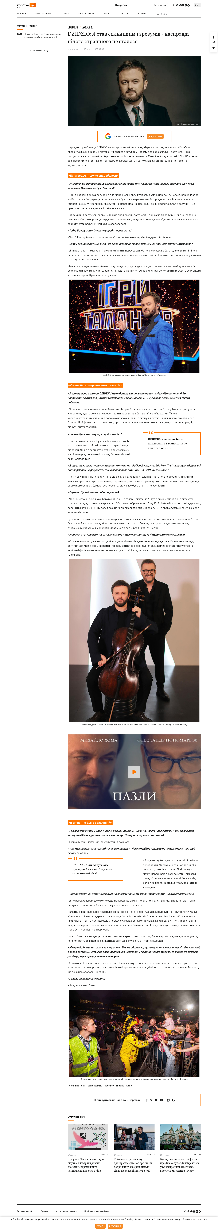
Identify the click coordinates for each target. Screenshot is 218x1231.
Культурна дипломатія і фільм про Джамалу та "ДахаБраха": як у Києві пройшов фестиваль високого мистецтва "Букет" (179, 1165)
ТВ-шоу (65, 14)
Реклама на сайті (25, 1211)
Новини (21, 14)
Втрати (142, 14)
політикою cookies (198, 1219)
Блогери (124, 14)
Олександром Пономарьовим (126, 398)
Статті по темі (76, 1116)
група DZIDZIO (94, 1085)
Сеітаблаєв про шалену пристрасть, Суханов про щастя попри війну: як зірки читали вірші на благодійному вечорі (133, 1165)
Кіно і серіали (86, 14)
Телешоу (109, 1085)
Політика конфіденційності (97, 1211)
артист (129, 1085)
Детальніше (115, 1226)
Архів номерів (160, 5)
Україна (120, 1085)
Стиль (107, 14)
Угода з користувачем (66, 1211)
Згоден (100, 1226)
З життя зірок (43, 14)
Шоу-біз (120, 5)
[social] (147, 1100)
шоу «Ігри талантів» (150, 147)
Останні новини (27, 25)
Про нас (44, 1211)
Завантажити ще (39, 51)
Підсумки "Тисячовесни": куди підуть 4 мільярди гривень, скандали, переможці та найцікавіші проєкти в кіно (86, 1165)
